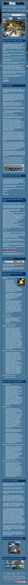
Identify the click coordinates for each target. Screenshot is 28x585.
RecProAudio (13, 578)
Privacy (18, 574)
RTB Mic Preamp (18, 538)
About (18, 10)
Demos (13, 10)
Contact (23, 10)
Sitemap (8, 574)
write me (16, 59)
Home (4, 10)
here (10, 314)
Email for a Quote (7, 241)
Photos (9, 10)
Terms (13, 574)
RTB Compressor (20, 576)
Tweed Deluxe (7, 576)
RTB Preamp (13, 576)
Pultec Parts (13, 248)
